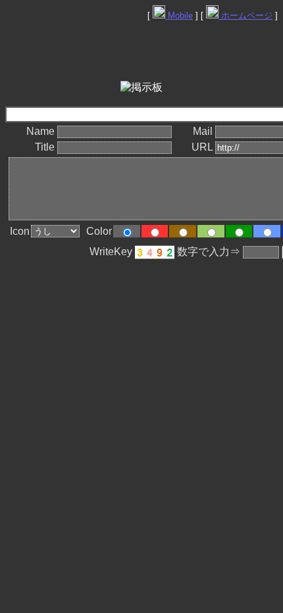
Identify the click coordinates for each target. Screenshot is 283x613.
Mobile (179, 15)
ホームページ (245, 15)
